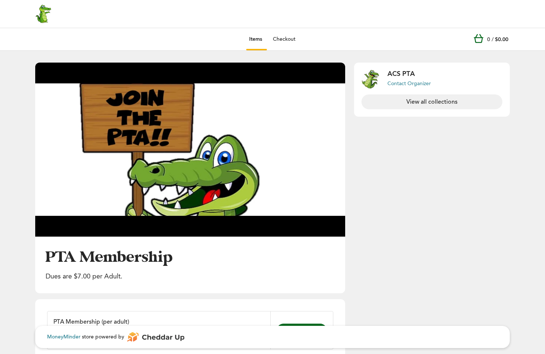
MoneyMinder (63, 337)
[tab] (255, 39)
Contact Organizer (409, 83)
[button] (190, 150)
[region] (190, 150)
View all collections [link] (432, 102)
